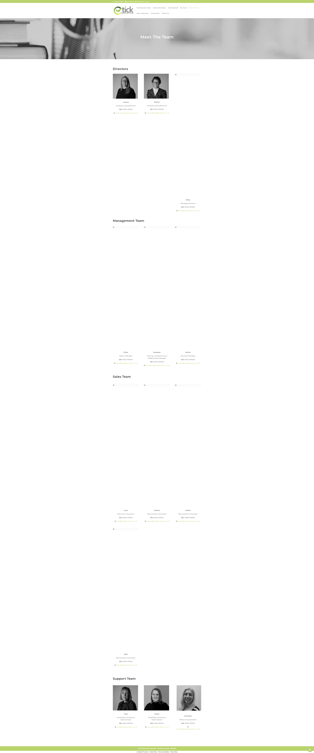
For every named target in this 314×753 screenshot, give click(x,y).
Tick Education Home (144, 8)
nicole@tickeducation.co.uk (189, 363)
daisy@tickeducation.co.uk (189, 210)
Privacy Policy (173, 752)
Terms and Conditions (163, 752)
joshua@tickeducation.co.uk (158, 521)
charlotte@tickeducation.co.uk (188, 729)
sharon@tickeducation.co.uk (158, 113)
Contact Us (165, 13)
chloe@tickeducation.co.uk (127, 363)
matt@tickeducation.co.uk (126, 665)
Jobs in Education (143, 13)
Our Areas (183, 8)
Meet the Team (194, 8)
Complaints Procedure (142, 752)
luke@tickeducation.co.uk (127, 521)
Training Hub (155, 13)
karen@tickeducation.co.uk (158, 727)
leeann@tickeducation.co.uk (127, 113)
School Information (159, 8)
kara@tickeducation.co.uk (127, 727)
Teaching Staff (173, 8)
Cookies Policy (153, 752)
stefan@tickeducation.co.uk (189, 521)
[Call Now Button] (310, 749)
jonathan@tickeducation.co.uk (158, 365)
